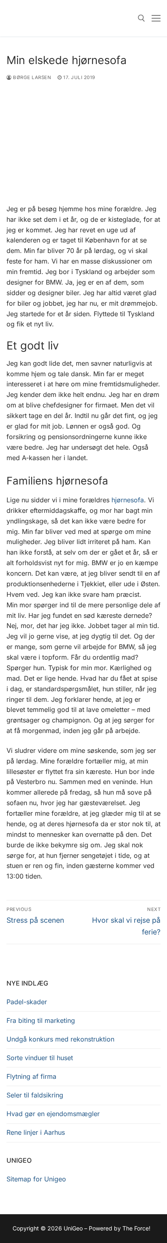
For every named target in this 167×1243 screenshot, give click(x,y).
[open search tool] (141, 18)
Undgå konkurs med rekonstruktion (60, 1039)
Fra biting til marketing (40, 1020)
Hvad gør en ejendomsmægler (53, 1114)
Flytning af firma (31, 1076)
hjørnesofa (127, 500)
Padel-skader (26, 1002)
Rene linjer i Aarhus (35, 1132)
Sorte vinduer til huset (39, 1058)
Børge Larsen (31, 77)
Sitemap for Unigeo (36, 1179)
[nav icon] (156, 18)
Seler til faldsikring (34, 1095)
